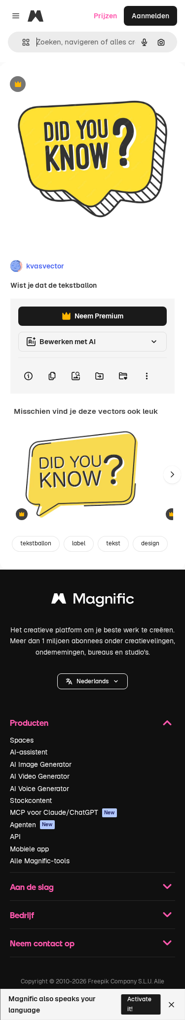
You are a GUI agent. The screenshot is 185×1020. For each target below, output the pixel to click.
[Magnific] (92, 601)
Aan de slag (32, 887)
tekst (113, 543)
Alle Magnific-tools (40, 860)
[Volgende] (172, 474)
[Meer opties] (146, 376)
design (150, 543)
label (78, 543)
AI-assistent (28, 752)
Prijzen (105, 15)
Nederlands (92, 681)
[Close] (171, 1005)
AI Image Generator (41, 764)
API (15, 836)
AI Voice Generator (39, 788)
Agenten (31, 824)
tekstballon (35, 543)
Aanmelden (150, 15)
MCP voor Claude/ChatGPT (62, 812)
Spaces (22, 740)
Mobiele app (29, 848)
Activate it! (139, 1004)
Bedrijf (22, 915)
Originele (64, 84)
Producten (29, 722)
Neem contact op (42, 943)
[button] (92, 681)
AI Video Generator (40, 776)
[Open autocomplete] (22, 42)
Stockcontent (31, 800)
